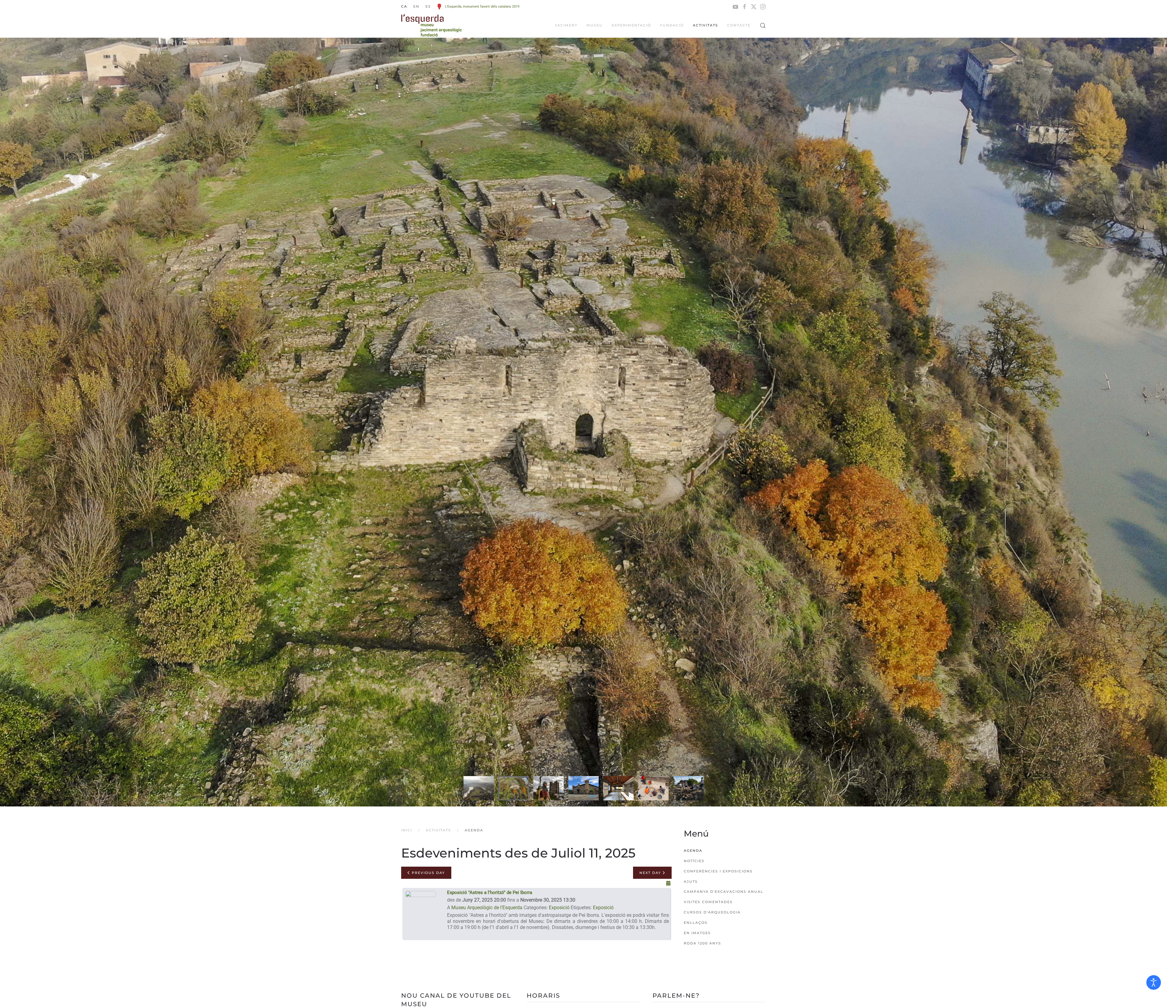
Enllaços (695, 922)
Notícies (694, 861)
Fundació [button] (672, 25)
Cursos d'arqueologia (712, 912)
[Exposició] (420, 914)
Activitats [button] (705, 25)
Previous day (427, 873)
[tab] (478, 788)
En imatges (697, 933)
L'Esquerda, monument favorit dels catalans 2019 (482, 7)
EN (416, 6)
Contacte (739, 25)
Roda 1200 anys (702, 943)
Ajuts (691, 881)
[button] (763, 25)
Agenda (693, 850)
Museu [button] (595, 25)
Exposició (559, 907)
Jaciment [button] (566, 25)
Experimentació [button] (631, 25)
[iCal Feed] (668, 883)
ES (428, 6)
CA (404, 6)
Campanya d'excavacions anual (723, 891)
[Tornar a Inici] (431, 25)
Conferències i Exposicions (718, 871)
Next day (651, 873)
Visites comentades (708, 902)
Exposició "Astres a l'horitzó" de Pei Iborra (489, 892)
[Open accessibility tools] (1153, 982)
